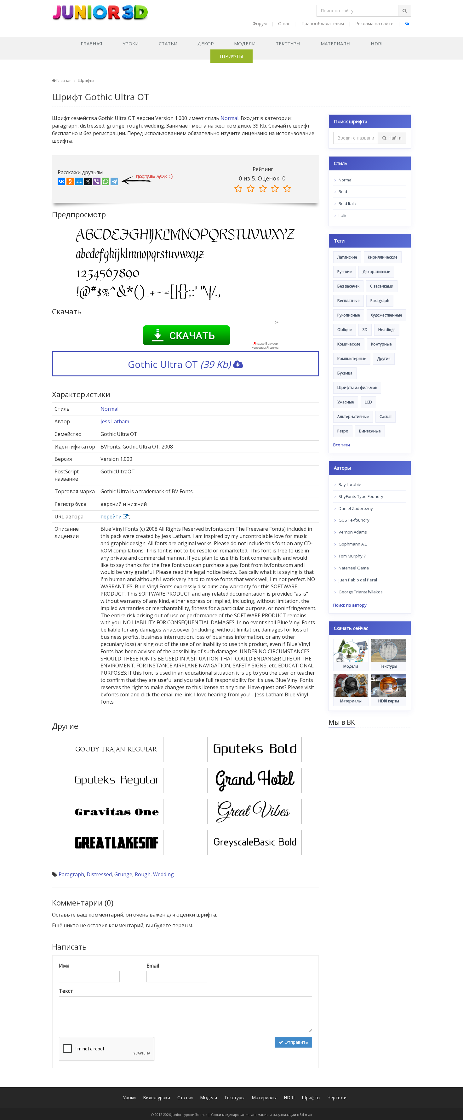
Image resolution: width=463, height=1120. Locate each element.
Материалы (336, 43)
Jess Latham (114, 421)
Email (152, 965)
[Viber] (96, 183)
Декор (205, 43)
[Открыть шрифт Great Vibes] (254, 811)
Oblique (344, 329)
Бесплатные (348, 300)
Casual (386, 416)
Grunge (123, 874)
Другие (384, 358)
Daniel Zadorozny (355, 508)
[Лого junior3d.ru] (100, 10)
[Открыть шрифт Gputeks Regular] (116, 779)
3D (365, 329)
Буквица (344, 373)
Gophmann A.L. (353, 544)
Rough (143, 874)
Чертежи (337, 1097)
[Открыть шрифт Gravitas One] (116, 811)
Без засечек (348, 286)
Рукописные (348, 315)
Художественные (386, 315)
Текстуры (288, 43)
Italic (342, 215)
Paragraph (71, 874)
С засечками (381, 286)
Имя (64, 965)
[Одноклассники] (70, 183)
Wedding (163, 874)
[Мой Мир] (79, 183)
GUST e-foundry (353, 520)
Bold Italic (347, 203)
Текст (66, 990)
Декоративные (376, 271)
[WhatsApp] (105, 183)
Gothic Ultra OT (179, 364)
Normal (229, 118)
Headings (386, 329)
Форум (260, 23)
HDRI (377, 43)
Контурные (381, 344)
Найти (395, 138)
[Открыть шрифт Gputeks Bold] (254, 749)
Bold (342, 191)
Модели (244, 43)
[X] (88, 183)
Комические (348, 344)
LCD (368, 402)
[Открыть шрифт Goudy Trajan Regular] (116, 749)
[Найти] (404, 10)
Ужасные (345, 402)
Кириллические (382, 257)
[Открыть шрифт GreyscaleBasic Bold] (254, 841)
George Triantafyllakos (360, 592)
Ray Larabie (349, 484)
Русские (344, 271)
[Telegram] (114, 183)
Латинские (347, 257)
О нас (284, 23)
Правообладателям (322, 23)
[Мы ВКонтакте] (407, 23)
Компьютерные (351, 358)
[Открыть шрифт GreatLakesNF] (116, 841)
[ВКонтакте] (61, 183)
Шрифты (231, 56)
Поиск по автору (350, 605)
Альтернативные (353, 416)
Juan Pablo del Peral (357, 580)
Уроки (131, 43)
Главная (91, 43)
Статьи (168, 43)
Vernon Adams (352, 532)
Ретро (342, 431)
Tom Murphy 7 (352, 556)
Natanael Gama (353, 568)
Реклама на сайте (374, 23)
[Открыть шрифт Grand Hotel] (254, 779)
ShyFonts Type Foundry (360, 496)
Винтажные (370, 431)
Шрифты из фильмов (357, 387)
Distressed (99, 874)
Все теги (341, 445)
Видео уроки (156, 1097)
